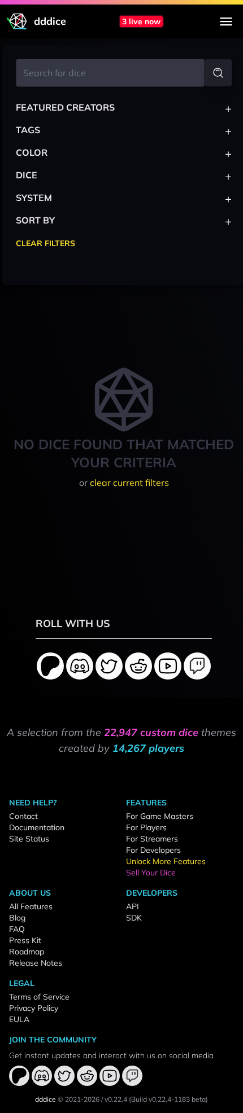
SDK (134, 918)
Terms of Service (39, 997)
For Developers (153, 850)
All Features (31, 906)
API (132, 906)
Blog (17, 918)
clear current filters (129, 482)
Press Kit (25, 940)
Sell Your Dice (151, 872)
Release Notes (35, 963)
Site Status (29, 839)
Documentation (36, 827)
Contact (23, 816)
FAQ (17, 929)
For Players (146, 827)
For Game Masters (159, 816)
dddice (45, 1099)
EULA (19, 1019)
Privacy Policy (33, 1008)
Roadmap (26, 952)
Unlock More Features (166, 861)
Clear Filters (45, 243)
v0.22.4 (116, 1099)
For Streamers (152, 839)
